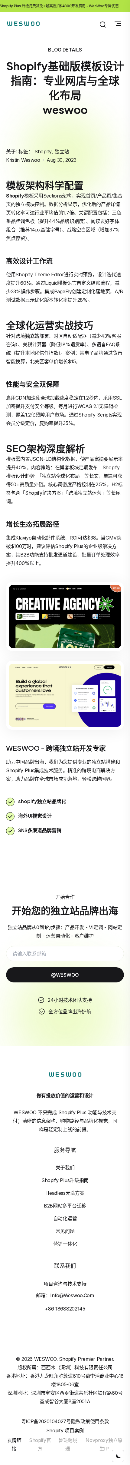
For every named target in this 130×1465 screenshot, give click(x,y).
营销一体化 (65, 1244)
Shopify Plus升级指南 (65, 1180)
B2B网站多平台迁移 (65, 1206)
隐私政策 (80, 1421)
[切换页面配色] (118, 1456)
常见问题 (65, 1231)
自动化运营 (65, 1218)
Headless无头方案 (64, 1193)
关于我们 (65, 1167)
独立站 (62, 151)
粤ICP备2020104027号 (46, 1421)
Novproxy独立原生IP (104, 1444)
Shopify (43, 151)
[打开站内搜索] (103, 24)
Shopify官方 (40, 1444)
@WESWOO (65, 975)
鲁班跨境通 (67, 1444)
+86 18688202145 (65, 1309)
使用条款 (99, 1421)
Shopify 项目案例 (65, 1430)
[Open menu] (118, 24)
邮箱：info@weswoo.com (65, 1295)
